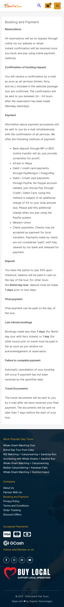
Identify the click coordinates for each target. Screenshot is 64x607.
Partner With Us (12, 492)
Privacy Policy (11, 501)
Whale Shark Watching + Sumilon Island (26, 472)
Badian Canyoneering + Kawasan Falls (25, 467)
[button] (39, 6)
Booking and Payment (16, 496)
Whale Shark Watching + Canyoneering (26, 463)
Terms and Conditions (16, 505)
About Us (8, 487)
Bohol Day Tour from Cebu (18, 449)
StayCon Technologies (40, 601)
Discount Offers (12, 514)
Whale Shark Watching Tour (19, 445)
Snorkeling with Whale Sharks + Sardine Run (29, 458)
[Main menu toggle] (57, 5)
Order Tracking (12, 510)
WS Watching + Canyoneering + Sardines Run (29, 454)
